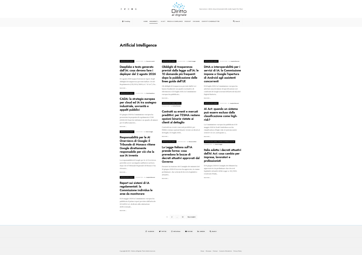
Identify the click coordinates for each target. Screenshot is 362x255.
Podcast (188, 21)
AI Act (163, 21)
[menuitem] (154, 21)
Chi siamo (196, 21)
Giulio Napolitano (150, 93)
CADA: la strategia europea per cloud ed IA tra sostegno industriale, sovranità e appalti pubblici (138, 104)
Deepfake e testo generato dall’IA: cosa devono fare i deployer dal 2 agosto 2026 (138, 70)
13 (182, 217)
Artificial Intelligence (127, 61)
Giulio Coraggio (192, 61)
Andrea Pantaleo (177, 106)
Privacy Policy (237, 251)
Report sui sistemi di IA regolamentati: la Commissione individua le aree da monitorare (136, 188)
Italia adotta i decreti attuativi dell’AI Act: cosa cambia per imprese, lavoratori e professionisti (222, 155)
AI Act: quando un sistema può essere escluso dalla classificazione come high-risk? (221, 114)
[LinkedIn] (135, 9)
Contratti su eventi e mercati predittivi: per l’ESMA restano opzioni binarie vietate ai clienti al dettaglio (181, 116)
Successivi (191, 217)
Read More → (123, 88)
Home (146, 21)
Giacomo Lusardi (150, 61)
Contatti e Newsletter (210, 21)
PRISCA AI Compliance (175, 21)
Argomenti (153, 21)
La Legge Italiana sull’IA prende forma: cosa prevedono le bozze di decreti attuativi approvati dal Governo (180, 154)
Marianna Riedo (192, 141)
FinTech (178, 103)
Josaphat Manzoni (234, 61)
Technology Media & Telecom (226, 141)
